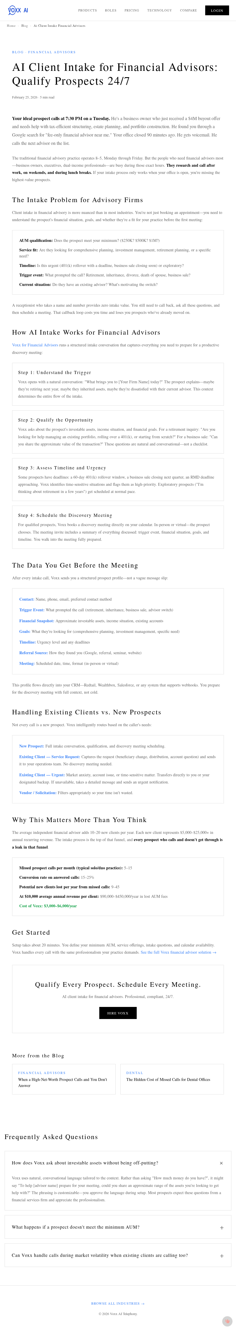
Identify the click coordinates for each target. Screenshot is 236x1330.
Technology (159, 10)
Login (217, 10)
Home (11, 25)
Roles (111, 10)
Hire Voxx (118, 1013)
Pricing (132, 10)
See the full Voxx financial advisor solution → (178, 952)
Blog (24, 25)
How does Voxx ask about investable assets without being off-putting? (119, 1163)
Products (87, 10)
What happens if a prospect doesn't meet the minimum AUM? (118, 1227)
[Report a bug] (227, 1321)
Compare (188, 10)
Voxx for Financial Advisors (35, 345)
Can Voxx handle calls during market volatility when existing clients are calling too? (118, 1255)
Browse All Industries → (118, 1303)
